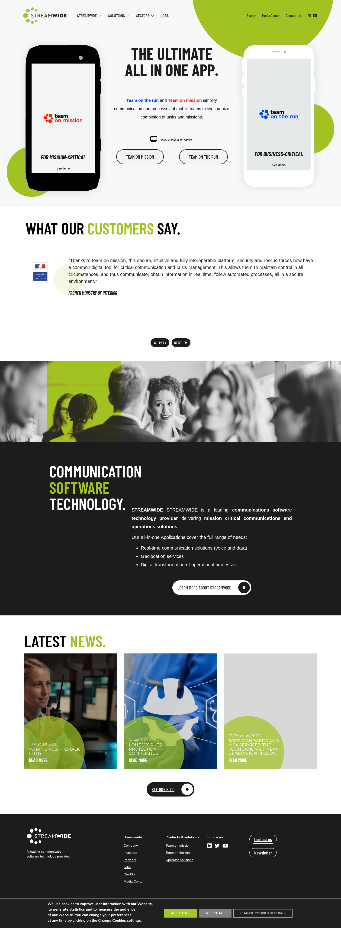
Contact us (263, 839)
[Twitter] (217, 846)
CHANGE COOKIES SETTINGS (263, 913)
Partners (130, 860)
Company (131, 845)
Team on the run (178, 852)
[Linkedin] (210, 846)
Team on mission (178, 845)
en (315, 15)
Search (251, 15)
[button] (160, 342)
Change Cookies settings (119, 920)
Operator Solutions (179, 860)
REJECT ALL (215, 913)
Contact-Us (293, 15)
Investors (130, 852)
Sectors (142, 15)
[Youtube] (225, 846)
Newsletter (263, 852)
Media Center (271, 15)
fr (309, 15)
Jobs (165, 15)
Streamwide (87, 15)
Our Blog (130, 874)
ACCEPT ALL (180, 913)
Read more (38, 760)
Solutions (116, 15)
